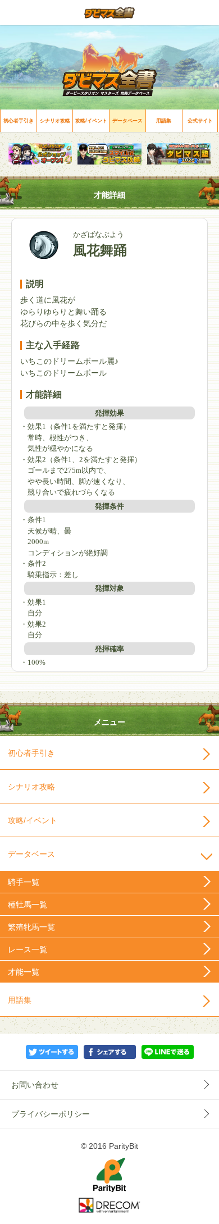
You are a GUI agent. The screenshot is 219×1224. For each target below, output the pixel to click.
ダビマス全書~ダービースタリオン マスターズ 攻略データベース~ (109, 12)
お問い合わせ (34, 1084)
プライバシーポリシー (50, 1113)
